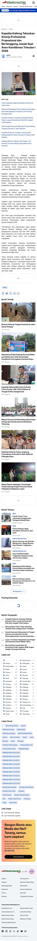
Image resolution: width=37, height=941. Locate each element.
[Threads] (10, 931)
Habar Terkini (24, 915)
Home (3, 6)
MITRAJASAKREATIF (11, 936)
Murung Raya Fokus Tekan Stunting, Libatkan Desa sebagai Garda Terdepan (19, 628)
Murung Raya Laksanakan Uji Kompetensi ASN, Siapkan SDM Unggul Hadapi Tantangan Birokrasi (19, 647)
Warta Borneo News (8, 915)
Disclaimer (5, 889)
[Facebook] (6, 293)
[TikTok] (18, 931)
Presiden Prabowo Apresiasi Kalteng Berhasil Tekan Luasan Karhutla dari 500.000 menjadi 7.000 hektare (17, 120)
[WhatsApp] (3, 293)
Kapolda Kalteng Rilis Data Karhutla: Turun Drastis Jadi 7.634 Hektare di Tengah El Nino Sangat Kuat (16, 389)
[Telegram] (14, 293)
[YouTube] (21, 931)
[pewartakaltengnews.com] (14, 2)
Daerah (15, 6)
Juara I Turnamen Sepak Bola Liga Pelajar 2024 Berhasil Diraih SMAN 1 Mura (20, 641)
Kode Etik (23, 893)
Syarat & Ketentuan (26, 889)
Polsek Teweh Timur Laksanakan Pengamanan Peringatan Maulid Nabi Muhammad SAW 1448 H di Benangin (23, 518)
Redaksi (4, 882)
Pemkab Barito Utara (25, 6)
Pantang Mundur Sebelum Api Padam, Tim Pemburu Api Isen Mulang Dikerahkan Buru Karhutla (16, 143)
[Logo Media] (11, 872)
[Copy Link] (18, 293)
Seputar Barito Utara (26, 908)
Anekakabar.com (7, 908)
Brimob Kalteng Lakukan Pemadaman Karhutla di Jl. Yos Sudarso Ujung (24, 581)
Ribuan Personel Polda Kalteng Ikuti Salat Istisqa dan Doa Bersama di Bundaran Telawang (18, 422)
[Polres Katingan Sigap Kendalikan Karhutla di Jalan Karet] (6, 530)
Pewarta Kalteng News (9, 922)
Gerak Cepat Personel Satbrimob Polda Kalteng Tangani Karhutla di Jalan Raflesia (18, 127)
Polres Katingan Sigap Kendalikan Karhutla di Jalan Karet (17, 104)
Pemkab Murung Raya (19, 538)
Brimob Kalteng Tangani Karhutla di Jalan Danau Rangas (18, 325)
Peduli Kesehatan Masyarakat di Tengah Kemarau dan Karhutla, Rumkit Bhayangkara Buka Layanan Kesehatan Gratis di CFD (19, 634)
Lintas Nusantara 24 (8, 912)
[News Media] (32, 871)
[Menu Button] (33, 3)
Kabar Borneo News (8, 919)
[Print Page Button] (33, 56)
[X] (10, 293)
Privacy (4, 893)
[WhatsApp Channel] (25, 931)
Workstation (23, 886)
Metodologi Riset (7, 886)
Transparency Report (26, 896)
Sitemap (4, 896)
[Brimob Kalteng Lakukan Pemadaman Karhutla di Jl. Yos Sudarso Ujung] (6, 580)
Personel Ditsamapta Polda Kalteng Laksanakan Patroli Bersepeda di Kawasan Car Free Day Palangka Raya (18, 111)
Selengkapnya (17, 591)
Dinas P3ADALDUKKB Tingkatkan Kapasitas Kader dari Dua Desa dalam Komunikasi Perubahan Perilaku (24, 556)
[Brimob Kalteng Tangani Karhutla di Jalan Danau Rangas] (18, 312)
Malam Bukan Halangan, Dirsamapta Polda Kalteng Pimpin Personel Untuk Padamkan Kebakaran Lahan (17, 486)
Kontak (4, 878)
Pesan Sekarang (18, 857)
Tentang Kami (24, 878)
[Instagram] (6, 931)
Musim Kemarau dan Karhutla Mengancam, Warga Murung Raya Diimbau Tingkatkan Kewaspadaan (23, 543)
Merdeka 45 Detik (25, 919)
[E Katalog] (25, 871)
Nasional (9, 6)
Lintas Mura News (25, 912)
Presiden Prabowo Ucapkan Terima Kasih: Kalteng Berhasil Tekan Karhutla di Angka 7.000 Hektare (18, 135)
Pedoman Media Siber (27, 882)
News (5, 287)
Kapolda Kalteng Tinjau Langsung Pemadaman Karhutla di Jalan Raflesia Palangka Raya (17, 454)
